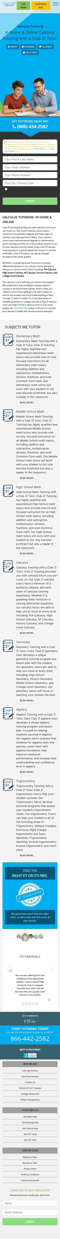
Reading (29, 46)
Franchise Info (40, 5)
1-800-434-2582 (20, 308)
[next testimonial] (51, 969)
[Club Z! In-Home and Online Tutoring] (8, 3)
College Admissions (30, 1094)
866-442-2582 (30, 1038)
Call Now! (23, 5)
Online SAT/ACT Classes (30, 1088)
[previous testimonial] (8, 969)
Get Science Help (30, 1128)
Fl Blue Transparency (30, 1099)
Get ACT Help (30, 1134)
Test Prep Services (30, 1076)
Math (13, 46)
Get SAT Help (30, 1140)
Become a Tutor (30, 1163)
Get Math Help (30, 1116)
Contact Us (30, 1082)
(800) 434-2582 (32, 126)
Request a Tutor (30, 1157)
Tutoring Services (30, 1070)
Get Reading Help (30, 1122)
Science (47, 46)
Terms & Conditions (30, 1174)
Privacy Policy (39, 149)
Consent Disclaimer (30, 1180)
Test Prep (31, 52)
